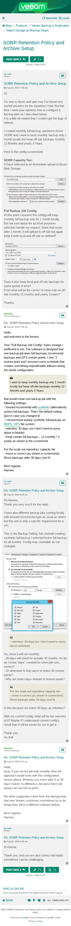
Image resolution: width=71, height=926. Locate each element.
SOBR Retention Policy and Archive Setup (33, 45)
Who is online (13, 888)
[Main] (35, 7)
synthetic (44, 407)
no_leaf (7, 74)
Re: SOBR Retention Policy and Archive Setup (34, 323)
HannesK (8, 314)
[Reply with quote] (62, 75)
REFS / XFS (12, 424)
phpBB (25, 917)
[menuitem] (63, 18)
